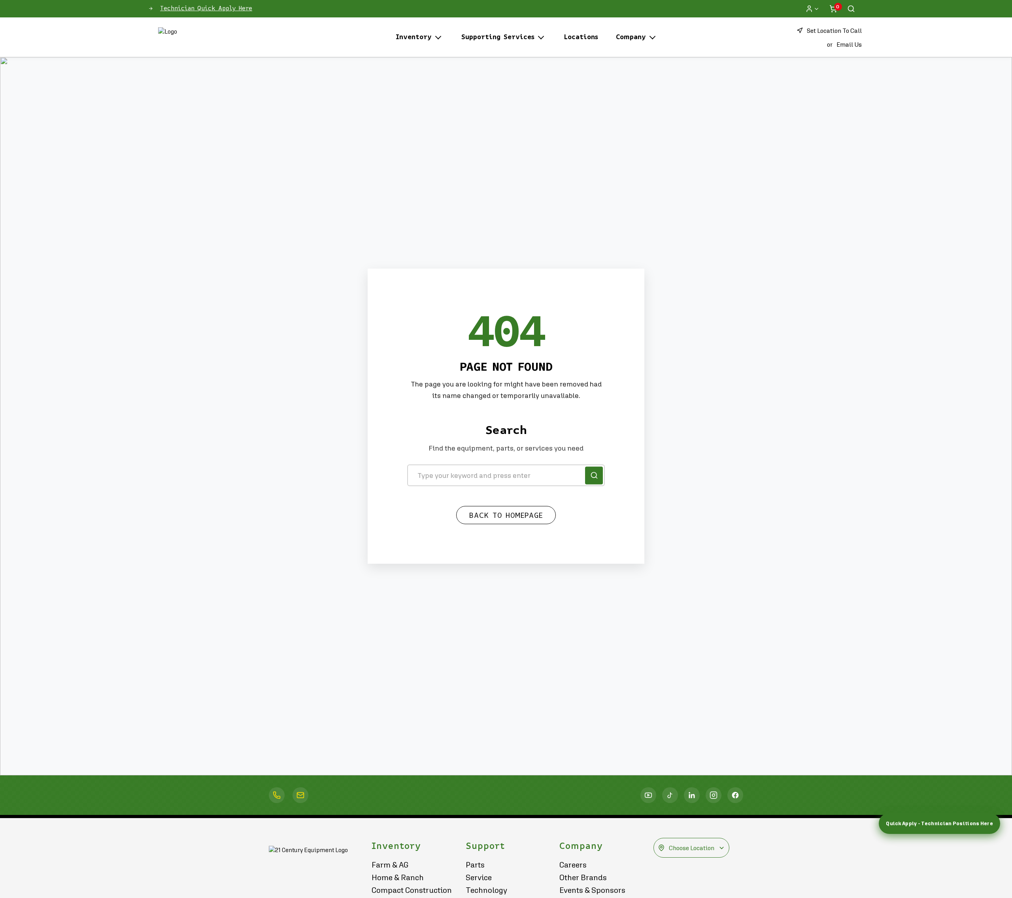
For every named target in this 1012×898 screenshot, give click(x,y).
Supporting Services (497, 37)
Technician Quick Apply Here (206, 8)
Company (631, 37)
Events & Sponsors (592, 890)
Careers (573, 864)
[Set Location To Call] (277, 795)
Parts (475, 864)
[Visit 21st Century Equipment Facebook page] (735, 795)
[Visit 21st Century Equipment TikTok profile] (670, 795)
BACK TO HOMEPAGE (506, 515)
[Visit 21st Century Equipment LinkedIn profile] (692, 795)
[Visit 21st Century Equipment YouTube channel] (648, 795)
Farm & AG (390, 864)
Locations (581, 37)
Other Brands (583, 877)
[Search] (851, 9)
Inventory (414, 37)
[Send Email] (300, 795)
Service (479, 877)
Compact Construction (412, 890)
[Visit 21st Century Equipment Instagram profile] (713, 795)
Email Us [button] (849, 44)
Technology (486, 890)
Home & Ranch (398, 877)
